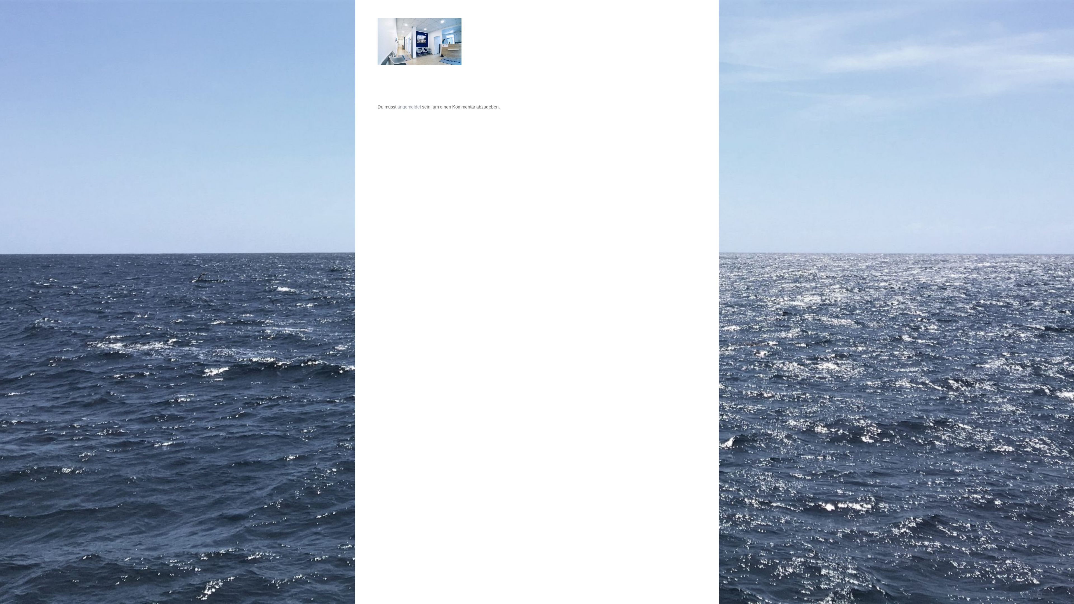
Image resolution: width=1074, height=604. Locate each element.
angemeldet (409, 107)
